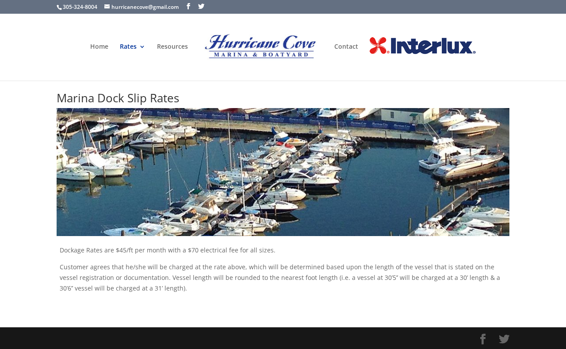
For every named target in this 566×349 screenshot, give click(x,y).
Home (99, 46)
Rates (128, 46)
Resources (172, 46)
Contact (346, 46)
